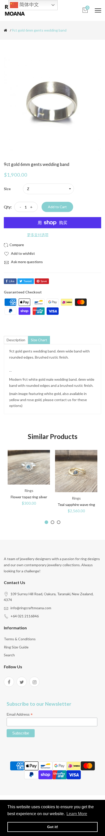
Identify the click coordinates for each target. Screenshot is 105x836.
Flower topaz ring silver (29, 497)
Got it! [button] (52, 827)
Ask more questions (26, 262)
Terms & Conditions (20, 639)
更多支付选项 (37, 235)
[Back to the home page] (5, 30)
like (12, 281)
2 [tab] (52, 522)
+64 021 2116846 (24, 616)
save (44, 281)
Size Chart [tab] (39, 340)
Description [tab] (16, 340)
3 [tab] (58, 522)
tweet (27, 281)
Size (7, 189)
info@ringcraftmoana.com (30, 608)
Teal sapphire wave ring (76, 504)
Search (9, 655)
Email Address (20, 714)
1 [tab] (46, 522)
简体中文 (28, 4)
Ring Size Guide (16, 647)
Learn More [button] (77, 814)
